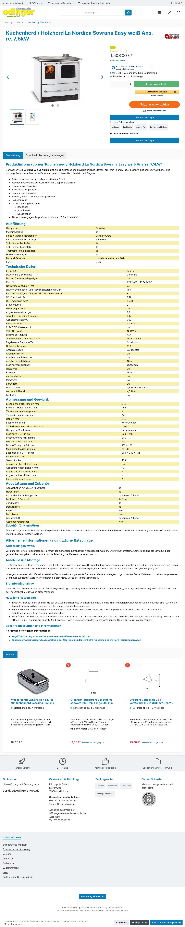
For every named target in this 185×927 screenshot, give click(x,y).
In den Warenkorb (156, 84)
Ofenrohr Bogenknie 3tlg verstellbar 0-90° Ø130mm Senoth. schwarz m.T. (152, 701)
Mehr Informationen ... (14, 924)
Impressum (8, 858)
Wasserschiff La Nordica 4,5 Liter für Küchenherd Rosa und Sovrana (32, 701)
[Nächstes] (102, 77)
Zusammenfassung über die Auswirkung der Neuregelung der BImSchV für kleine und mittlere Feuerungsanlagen (76, 639)
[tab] (13, 155)
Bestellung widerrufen (92, 896)
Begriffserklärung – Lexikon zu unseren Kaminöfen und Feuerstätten (51, 636)
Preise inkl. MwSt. (117, 60)
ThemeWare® (121, 910)
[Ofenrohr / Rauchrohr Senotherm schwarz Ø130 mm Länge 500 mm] (92, 681)
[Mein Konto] (169, 12)
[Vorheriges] (8, 77)
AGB (5, 872)
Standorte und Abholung (16, 849)
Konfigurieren (139, 922)
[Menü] (159, 12)
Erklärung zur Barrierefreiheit (18, 877)
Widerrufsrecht (11, 867)
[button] (157, 93)
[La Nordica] (172, 36)
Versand (7, 853)
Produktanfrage (145, 117)
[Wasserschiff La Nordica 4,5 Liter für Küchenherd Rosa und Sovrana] (33, 681)
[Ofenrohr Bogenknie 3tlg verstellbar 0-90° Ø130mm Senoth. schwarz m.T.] (152, 681)
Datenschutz (10, 863)
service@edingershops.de (21, 790)
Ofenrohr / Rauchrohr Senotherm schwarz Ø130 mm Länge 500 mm (91, 701)
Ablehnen (121, 922)
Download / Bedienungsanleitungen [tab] (45, 155)
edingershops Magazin (15, 844)
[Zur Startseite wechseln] (19, 12)
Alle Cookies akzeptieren (166, 922)
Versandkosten (116, 907)
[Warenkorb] (178, 12)
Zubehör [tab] (10, 654)
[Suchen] (128, 12)
